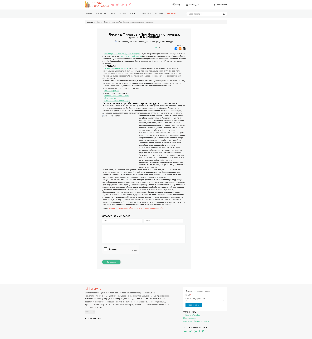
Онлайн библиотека (100, 4)
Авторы (122, 13)
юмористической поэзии (131, 56)
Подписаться (194, 305)
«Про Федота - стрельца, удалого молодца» (122, 53)
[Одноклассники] (180, 48)
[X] (184, 48)
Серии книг (146, 13)
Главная (88, 13)
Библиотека (101, 13)
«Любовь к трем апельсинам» (116, 95)
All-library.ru (93, 288)
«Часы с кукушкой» (111, 90)
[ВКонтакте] (176, 48)
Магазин (171, 13)
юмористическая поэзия (118, 208)
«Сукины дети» (110, 98)
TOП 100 (133, 13)
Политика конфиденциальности (196, 321)
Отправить (111, 262)
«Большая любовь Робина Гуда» (117, 100)
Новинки (159, 13)
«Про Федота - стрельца (139, 208)
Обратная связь (189, 318)
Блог (113, 13)
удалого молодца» (157, 208)
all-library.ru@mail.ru (191, 315)
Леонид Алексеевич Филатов (116, 68)
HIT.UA (86, 311)
